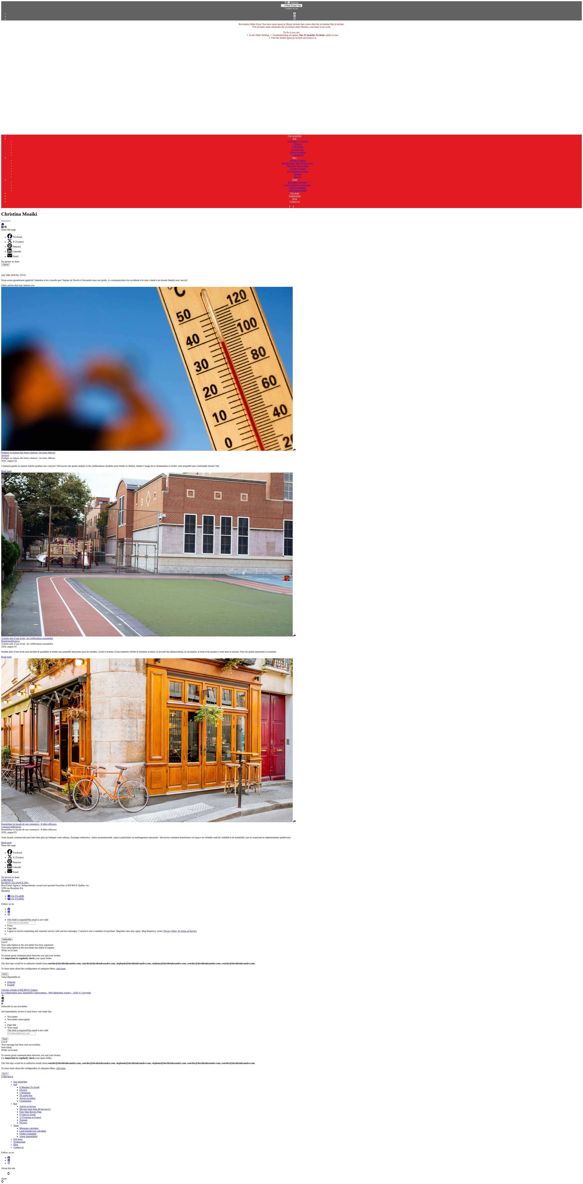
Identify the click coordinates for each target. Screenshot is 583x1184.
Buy (295, 157)
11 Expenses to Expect (298, 171)
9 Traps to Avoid (298, 168)
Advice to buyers (297, 160)
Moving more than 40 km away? (297, 163)
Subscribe (6, 939)
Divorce (298, 144)
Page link (11, 928)
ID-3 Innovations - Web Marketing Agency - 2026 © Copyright (60, 992)
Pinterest (17, 246)
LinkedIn (16, 251)
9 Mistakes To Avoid (298, 141)
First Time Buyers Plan (298, 166)
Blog (294, 198)
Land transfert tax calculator (297, 185)
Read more (6, 471)
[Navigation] (286, 2)
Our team (294, 193)
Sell (294, 138)
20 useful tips (297, 149)
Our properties (295, 136)
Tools (294, 179)
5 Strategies (297, 147)
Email (15, 256)
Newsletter (12, 1016)
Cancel (5, 264)
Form (9, 925)
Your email (12, 1027)
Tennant (298, 174)
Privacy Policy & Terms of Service (180, 931)
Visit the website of (19, 990)
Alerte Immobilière (298, 190)
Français (295, 2)
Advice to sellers (298, 152)
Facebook (17, 237)
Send (4, 1039)
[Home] (288, 2)
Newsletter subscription (18, 1019)
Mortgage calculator (297, 182)
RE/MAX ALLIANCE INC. (15, 882)
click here (60, 968)
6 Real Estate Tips (292, 5)
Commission (298, 155)
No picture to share (10, 261)
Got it (4, 974)
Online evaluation (297, 188)
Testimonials (295, 196)
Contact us (295, 201)
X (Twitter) (18, 242)
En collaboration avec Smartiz (15, 992)
